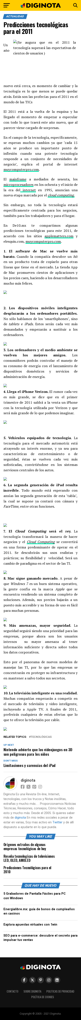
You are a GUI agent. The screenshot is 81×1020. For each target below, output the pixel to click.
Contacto (12, 991)
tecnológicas (41, 737)
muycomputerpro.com (21, 169)
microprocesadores (18, 184)
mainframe (17, 179)
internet (28, 190)
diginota (28, 780)
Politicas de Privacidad (60, 991)
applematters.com (58, 236)
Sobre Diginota (32, 991)
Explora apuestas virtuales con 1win (30, 924)
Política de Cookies (42, 997)
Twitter (57, 822)
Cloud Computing (41, 541)
